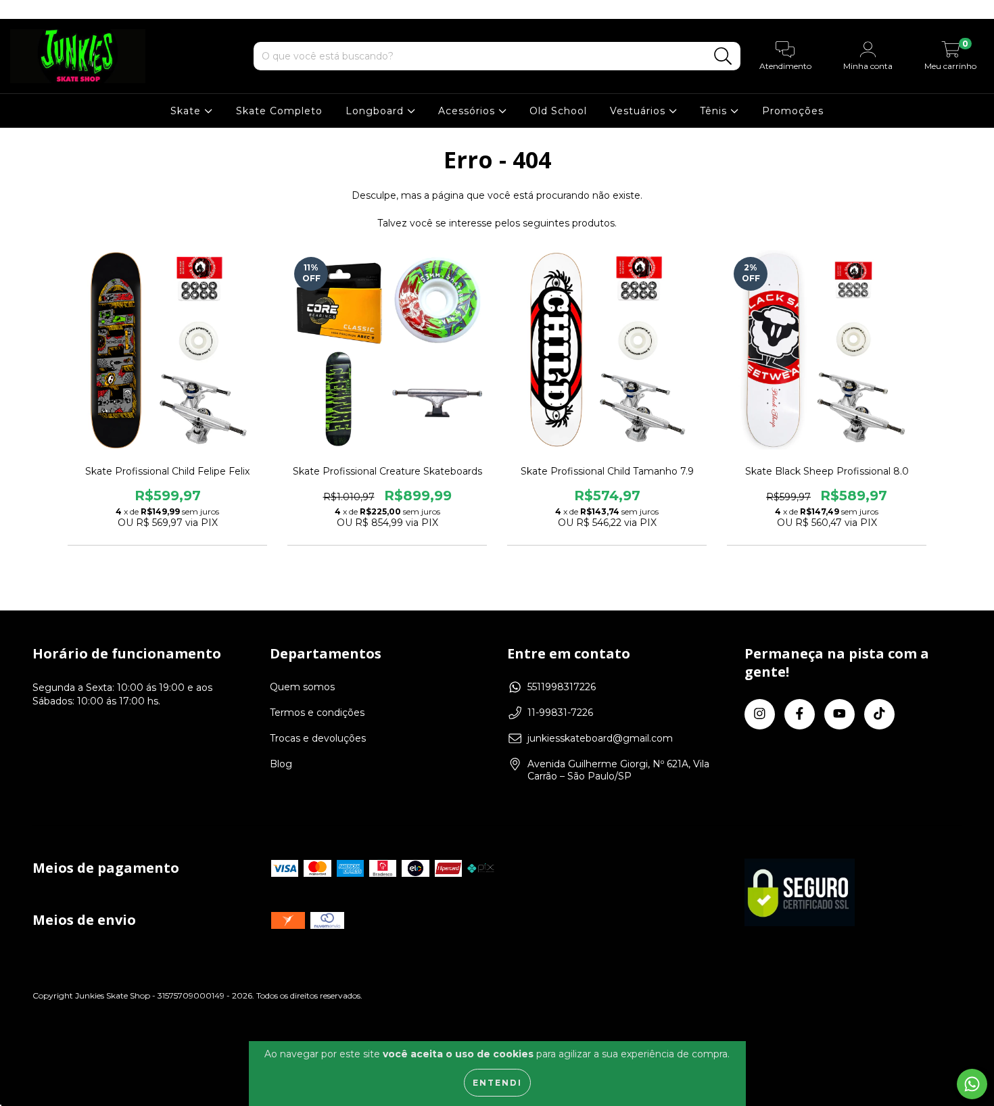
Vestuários (639, 111)
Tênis (715, 111)
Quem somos (302, 687)
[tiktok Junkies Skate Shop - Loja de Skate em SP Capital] (80, 9)
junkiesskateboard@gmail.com (600, 738)
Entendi (497, 1083)
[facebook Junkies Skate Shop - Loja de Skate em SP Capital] (40, 9)
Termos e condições (317, 712)
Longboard (376, 111)
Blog (281, 764)
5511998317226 (561, 687)
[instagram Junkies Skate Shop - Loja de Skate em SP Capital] (20, 9)
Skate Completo (279, 111)
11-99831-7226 (560, 712)
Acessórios (468, 111)
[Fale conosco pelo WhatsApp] (972, 1084)
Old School (558, 111)
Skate (187, 111)
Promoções (793, 111)
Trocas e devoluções (318, 738)
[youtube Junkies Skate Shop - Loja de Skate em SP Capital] (61, 9)
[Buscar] (723, 56)
